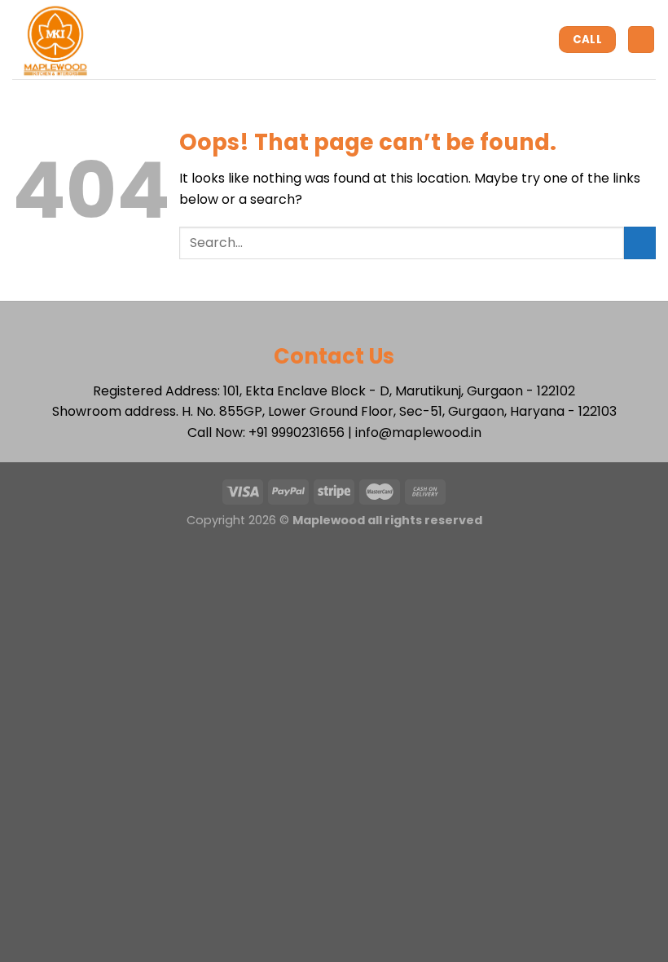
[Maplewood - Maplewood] (83, 39)
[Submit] (640, 242)
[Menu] (641, 39)
